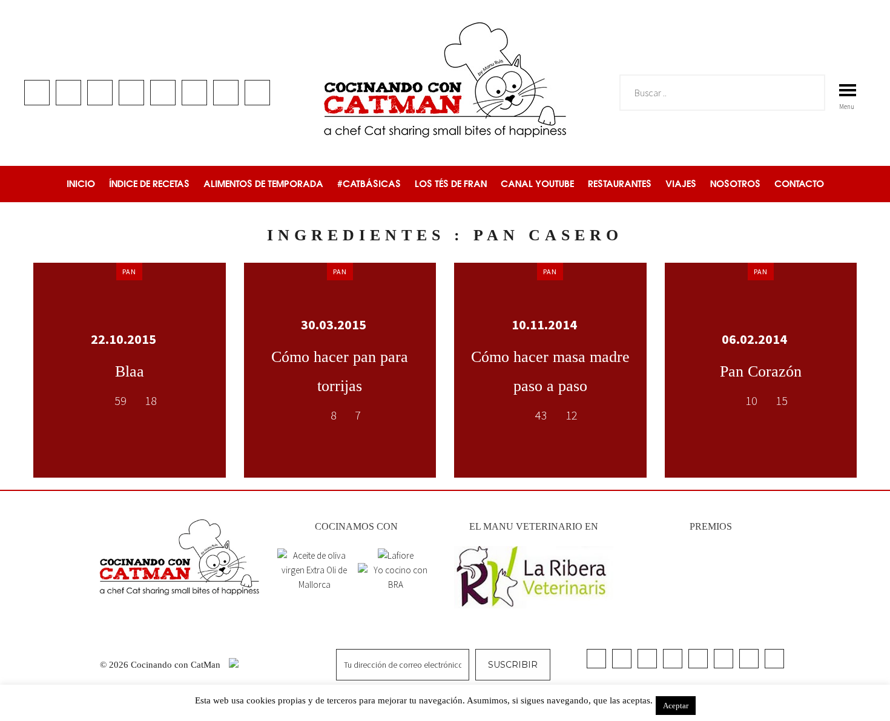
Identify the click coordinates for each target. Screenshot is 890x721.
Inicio (81, 183)
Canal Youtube (537, 183)
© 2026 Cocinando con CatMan (161, 665)
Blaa (129, 371)
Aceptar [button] (675, 705)
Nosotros (735, 183)
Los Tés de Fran (451, 183)
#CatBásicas (369, 183)
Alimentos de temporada (263, 183)
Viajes (680, 183)
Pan (129, 271)
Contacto (799, 183)
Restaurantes (619, 183)
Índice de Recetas (149, 183)
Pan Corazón (761, 371)
